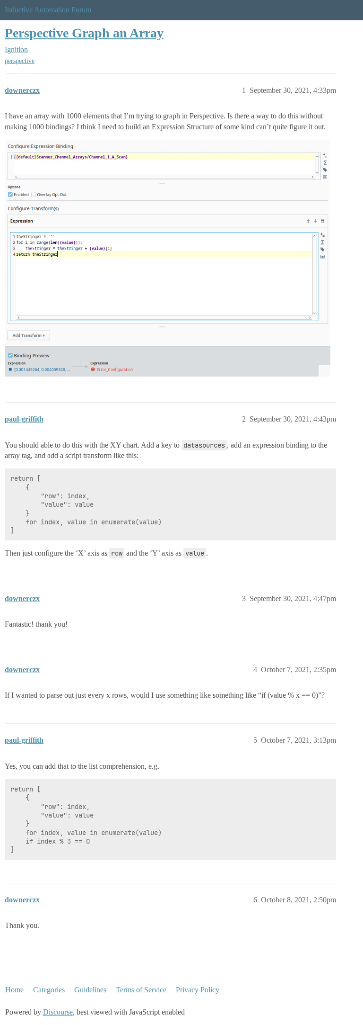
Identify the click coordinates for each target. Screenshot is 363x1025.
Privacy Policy (197, 990)
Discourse (58, 1012)
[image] (167, 258)
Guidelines (90, 990)
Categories (49, 990)
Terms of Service (141, 990)
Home (14, 990)
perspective (20, 60)
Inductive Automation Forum (48, 10)
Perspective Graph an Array (84, 33)
